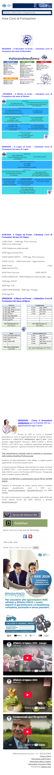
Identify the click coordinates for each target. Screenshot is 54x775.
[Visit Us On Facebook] (25, 538)
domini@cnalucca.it (35, 490)
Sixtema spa (46, 767)
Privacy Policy (45, 756)
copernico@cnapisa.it (16, 490)
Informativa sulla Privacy (41, 759)
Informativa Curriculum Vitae (39, 764)
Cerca (5, 547)
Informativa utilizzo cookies (40, 761)
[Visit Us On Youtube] (30, 538)
